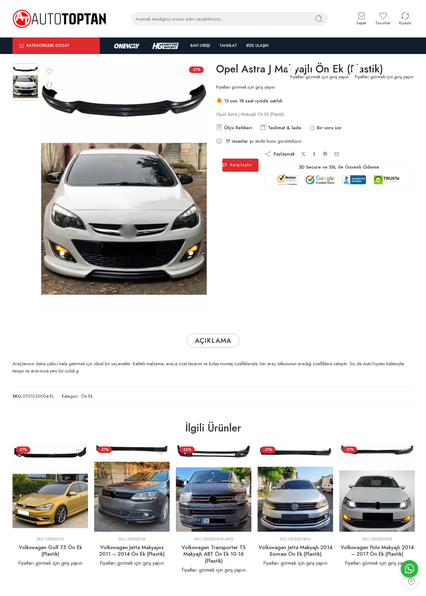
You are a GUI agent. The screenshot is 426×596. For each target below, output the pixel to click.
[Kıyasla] (49, 85)
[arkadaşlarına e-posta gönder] (336, 154)
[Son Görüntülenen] (411, 581)
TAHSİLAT (228, 45)
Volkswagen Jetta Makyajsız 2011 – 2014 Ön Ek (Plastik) (132, 551)
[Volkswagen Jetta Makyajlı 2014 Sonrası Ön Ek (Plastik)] (295, 487)
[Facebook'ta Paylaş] (314, 154)
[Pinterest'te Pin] (325, 153)
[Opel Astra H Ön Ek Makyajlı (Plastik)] (356, 69)
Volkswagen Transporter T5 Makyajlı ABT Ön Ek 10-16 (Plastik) (214, 554)
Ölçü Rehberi (237, 127)
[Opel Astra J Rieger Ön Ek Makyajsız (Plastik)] (291, 69)
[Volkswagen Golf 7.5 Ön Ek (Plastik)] (50, 487)
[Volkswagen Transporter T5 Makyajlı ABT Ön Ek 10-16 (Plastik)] (213, 487)
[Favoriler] (49, 71)
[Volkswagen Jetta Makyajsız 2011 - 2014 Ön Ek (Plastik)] (132, 487)
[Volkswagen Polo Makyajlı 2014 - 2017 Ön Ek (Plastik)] (377, 487)
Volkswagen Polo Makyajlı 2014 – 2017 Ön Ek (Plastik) (377, 551)
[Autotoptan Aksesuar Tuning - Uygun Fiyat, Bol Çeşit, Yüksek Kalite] (59, 18)
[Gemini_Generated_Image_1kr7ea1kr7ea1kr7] (25, 82)
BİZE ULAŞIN (257, 45)
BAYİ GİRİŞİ (200, 45)
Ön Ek (87, 396)
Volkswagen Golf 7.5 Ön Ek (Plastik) (50, 551)
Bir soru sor (328, 127)
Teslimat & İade (283, 127)
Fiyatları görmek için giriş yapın (384, 76)
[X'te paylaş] (303, 154)
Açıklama (213, 340)
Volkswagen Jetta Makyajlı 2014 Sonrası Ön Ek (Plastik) (295, 551)
